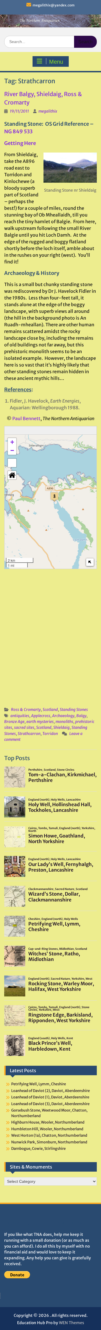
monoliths (64, 721)
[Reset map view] (12, 475)
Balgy (81, 715)
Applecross (40, 715)
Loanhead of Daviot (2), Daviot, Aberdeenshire (50, 1090)
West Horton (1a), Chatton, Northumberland (49, 1135)
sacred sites (24, 727)
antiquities (19, 715)
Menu (56, 62)
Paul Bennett (26, 418)
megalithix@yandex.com (54, 5)
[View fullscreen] (12, 463)
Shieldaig (61, 727)
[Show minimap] (90, 562)
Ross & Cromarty (26, 709)
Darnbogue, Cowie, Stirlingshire (38, 1148)
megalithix (47, 111)
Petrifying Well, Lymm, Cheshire (38, 1084)
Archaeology (63, 715)
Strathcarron (29, 733)
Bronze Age (14, 721)
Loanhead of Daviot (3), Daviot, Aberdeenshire (50, 1103)
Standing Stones (74, 709)
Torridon (50, 733)
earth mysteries (40, 721)
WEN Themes (71, 1322)
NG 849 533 (18, 131)
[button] (54, 497)
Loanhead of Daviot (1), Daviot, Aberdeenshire (50, 1097)
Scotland (50, 709)
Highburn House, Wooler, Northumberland (47, 1122)
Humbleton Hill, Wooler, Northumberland (47, 1129)
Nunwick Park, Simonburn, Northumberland (49, 1142)
